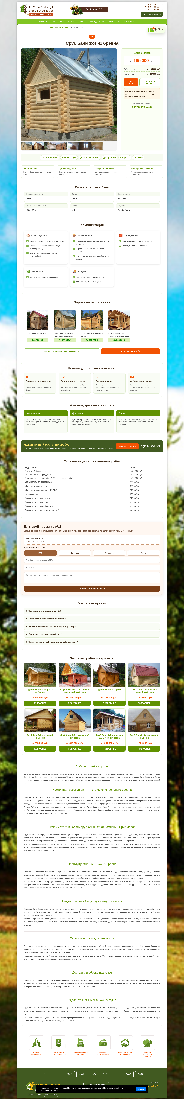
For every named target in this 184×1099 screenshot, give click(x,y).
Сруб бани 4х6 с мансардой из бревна (74, 736)
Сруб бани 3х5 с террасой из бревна (40, 736)
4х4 (81, 1074)
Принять (140, 1089)
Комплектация (69, 157)
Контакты (41, 27)
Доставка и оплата (89, 157)
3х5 (58, 1074)
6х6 (140, 1074)
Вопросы (124, 157)
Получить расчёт (130, 351)
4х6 (105, 1074)
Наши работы (114, 22)
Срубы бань (42, 22)
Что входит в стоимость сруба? (44, 611)
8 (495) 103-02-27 (142, 106)
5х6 (128, 1074)
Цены (80, 22)
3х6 (69, 1074)
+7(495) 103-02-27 (93, 9)
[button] (115, 51)
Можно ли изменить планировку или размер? (52, 626)
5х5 (116, 1074)
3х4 (46, 1074)
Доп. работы (109, 157)
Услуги (71, 22)
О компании (129, 22)
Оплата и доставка (95, 22)
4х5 (93, 1074)
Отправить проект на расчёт (92, 588)
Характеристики (49, 157)
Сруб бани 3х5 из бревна (109, 689)
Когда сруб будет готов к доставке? (47, 619)
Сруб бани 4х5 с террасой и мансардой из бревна (74, 690)
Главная (52, 27)
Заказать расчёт (150, 82)
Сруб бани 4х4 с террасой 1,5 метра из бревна (109, 736)
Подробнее (39, 703)
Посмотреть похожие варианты (61, 351)
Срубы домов (58, 22)
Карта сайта (51, 1095)
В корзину (130, 82)
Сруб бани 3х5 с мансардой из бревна (144, 736)
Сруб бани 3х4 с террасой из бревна (40, 690)
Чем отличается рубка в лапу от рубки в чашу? (53, 642)
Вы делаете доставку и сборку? (45, 634)
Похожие (138, 157)
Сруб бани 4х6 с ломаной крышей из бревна (144, 690)
